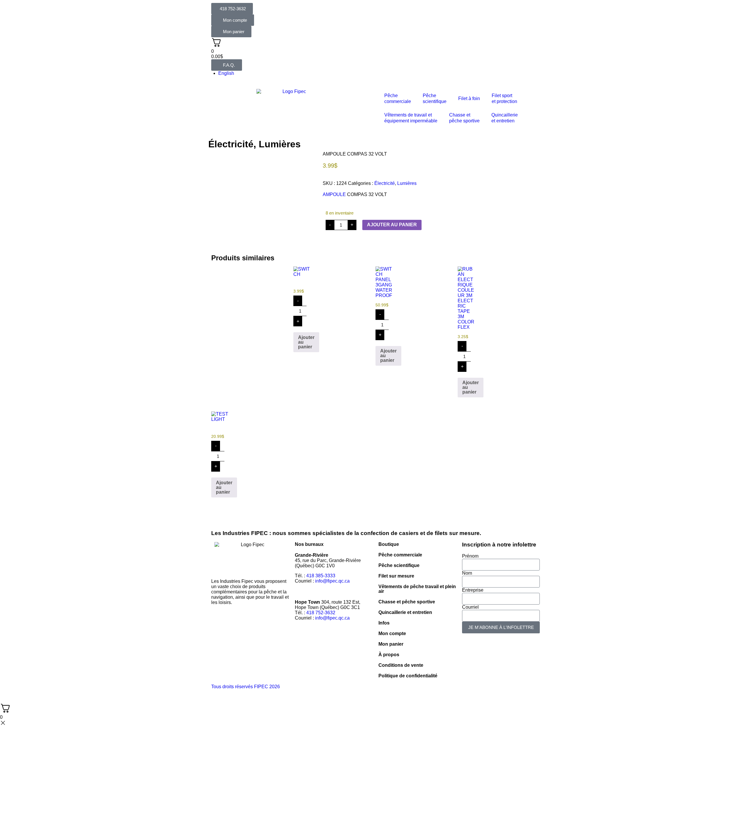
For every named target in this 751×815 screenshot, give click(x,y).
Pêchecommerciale (397, 98)
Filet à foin (469, 98)
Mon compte (392, 633)
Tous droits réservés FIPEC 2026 (245, 686)
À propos (388, 654)
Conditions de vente (400, 665)
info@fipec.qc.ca (332, 580)
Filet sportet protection (504, 98)
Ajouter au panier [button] (306, 342)
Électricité (230, 144)
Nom (467, 573)
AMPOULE (334, 194)
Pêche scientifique (399, 565)
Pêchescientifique (434, 98)
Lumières (280, 144)
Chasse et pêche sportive (464, 117)
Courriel (470, 607)
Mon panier (390, 644)
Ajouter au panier (392, 224)
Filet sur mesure (396, 575)
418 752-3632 (320, 612)
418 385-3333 (320, 575)
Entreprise (472, 590)
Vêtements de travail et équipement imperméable (410, 117)
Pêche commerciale (400, 554)
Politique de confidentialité (407, 675)
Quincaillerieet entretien (504, 117)
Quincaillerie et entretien (405, 612)
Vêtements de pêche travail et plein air (417, 589)
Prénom (470, 556)
